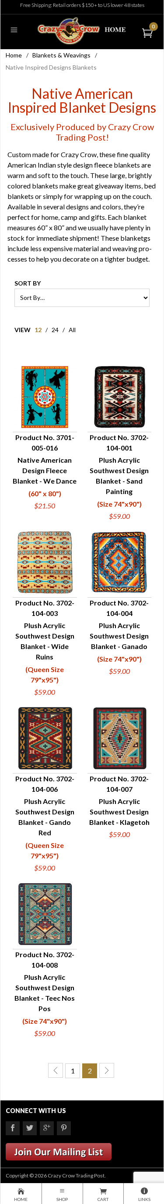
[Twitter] (30, 1128)
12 (38, 329)
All (72, 329)
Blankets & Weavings (61, 55)
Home (14, 55)
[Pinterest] (64, 1128)
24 (55, 329)
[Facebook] (13, 1128)
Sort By (27, 283)
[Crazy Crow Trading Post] (82, 30)
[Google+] (47, 1128)
